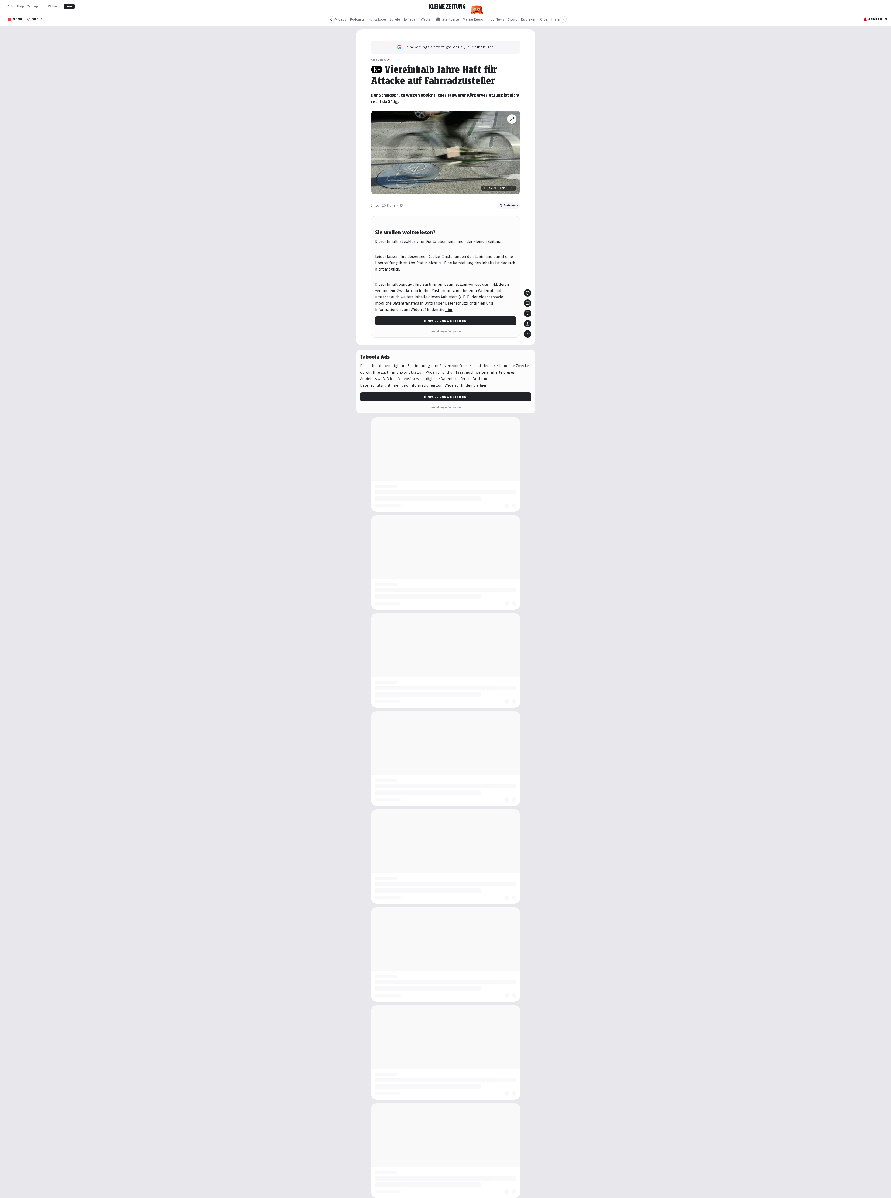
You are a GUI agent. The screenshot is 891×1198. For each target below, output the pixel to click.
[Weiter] (563, 19)
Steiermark (511, 205)
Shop (20, 6)
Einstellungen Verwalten (446, 331)
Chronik (378, 59)
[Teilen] (527, 323)
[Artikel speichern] (527, 313)
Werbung (54, 6)
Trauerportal (35, 6)
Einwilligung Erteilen (445, 320)
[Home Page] (447, 6)
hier (449, 310)
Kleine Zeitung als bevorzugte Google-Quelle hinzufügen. (448, 47)
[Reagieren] (527, 293)
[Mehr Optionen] (527, 334)
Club (10, 6)
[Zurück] (331, 19)
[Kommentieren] (527, 303)
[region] (447, 19)
